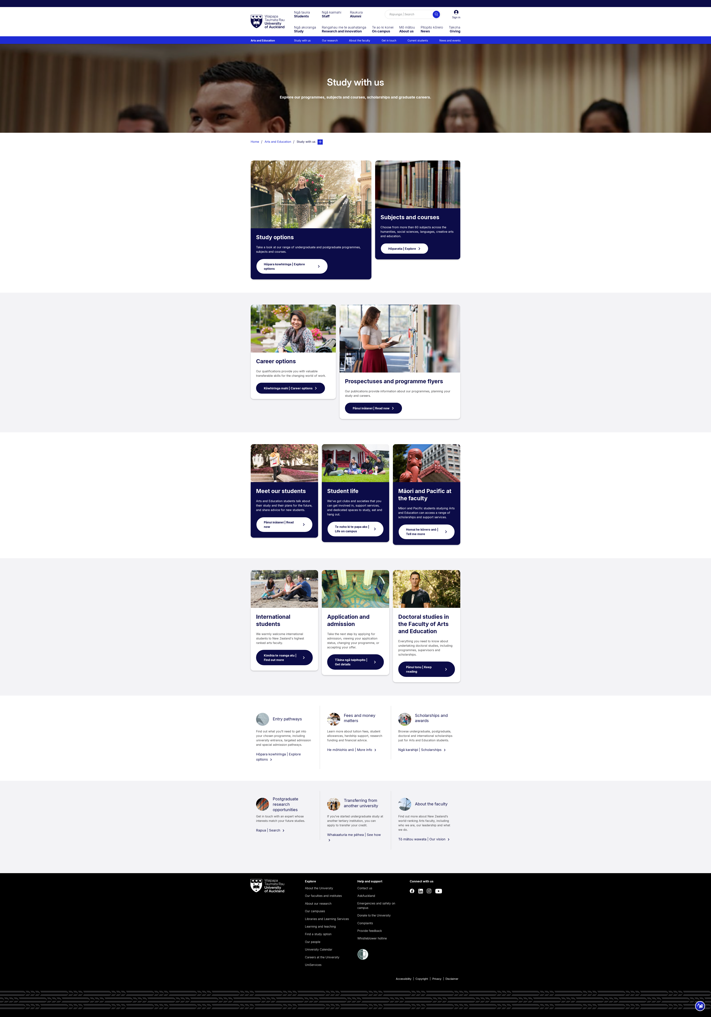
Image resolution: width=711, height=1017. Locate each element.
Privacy (436, 978)
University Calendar (318, 949)
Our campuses (315, 911)
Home (255, 141)
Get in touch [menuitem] (389, 40)
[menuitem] (302, 14)
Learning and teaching (320, 926)
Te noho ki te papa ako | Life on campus (352, 529)
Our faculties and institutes (323, 896)
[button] (456, 14)
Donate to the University (374, 915)
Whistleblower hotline (372, 938)
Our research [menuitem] (330, 40)
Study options (275, 237)
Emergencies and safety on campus (376, 905)
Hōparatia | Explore (402, 249)
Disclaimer (451, 978)
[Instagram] (429, 891)
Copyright (421, 978)
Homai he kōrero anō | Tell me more (422, 532)
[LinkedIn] (420, 891)
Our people (312, 942)
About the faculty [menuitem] (359, 40)
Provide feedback (369, 931)
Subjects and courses (409, 217)
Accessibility (403, 978)
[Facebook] (412, 891)
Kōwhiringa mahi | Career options (288, 388)
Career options (276, 361)
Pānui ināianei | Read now (371, 408)
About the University (319, 888)
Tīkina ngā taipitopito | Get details (351, 662)
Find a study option (318, 934)
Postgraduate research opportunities (285, 804)
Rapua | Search (268, 830)
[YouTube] (438, 891)
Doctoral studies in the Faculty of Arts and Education (423, 623)
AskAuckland (366, 896)
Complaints (365, 923)
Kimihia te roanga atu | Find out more (280, 658)
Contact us (364, 888)
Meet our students (281, 491)
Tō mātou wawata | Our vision (422, 839)
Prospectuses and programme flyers (394, 381)
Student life (342, 491)
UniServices (313, 965)
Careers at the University (322, 957)
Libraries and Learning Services (327, 919)
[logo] (267, 21)
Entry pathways (287, 719)
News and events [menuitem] (449, 40)
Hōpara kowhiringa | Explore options (284, 266)
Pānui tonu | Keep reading (419, 669)
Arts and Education (263, 40)
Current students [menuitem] (418, 40)
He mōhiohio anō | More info (350, 750)
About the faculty (431, 803)
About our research (318, 903)
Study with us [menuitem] (302, 40)
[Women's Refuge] (362, 959)
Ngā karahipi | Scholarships (420, 750)
